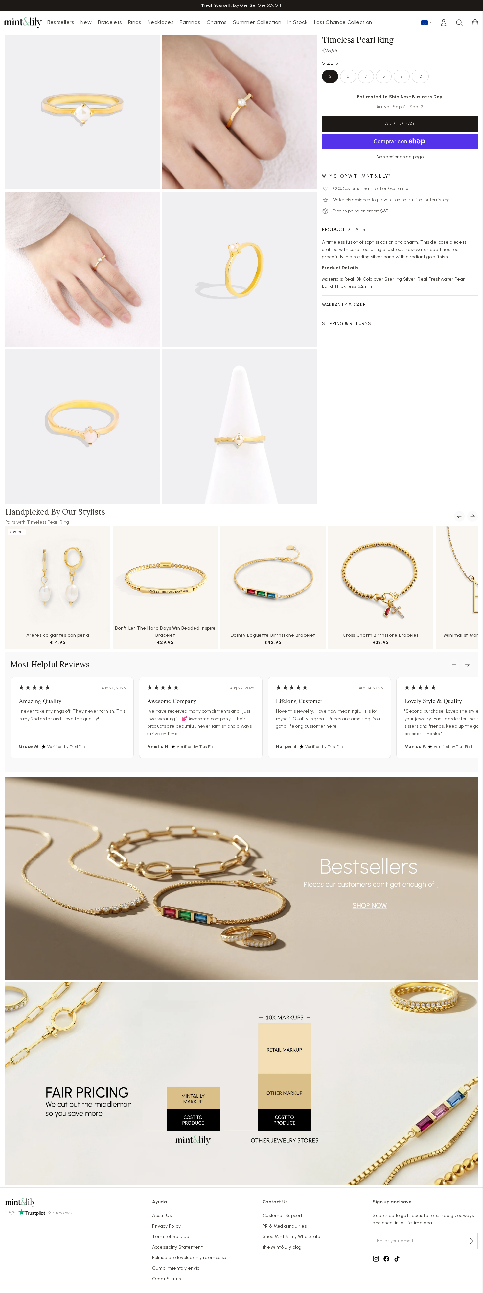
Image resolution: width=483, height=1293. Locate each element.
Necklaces (160, 22)
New (86, 22)
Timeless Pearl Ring (48, 522)
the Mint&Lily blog (282, 1247)
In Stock (298, 22)
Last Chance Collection (343, 22)
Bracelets (110, 22)
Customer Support (283, 1215)
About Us (162, 1215)
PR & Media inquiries (285, 1226)
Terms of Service (170, 1236)
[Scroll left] (459, 516)
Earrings (190, 22)
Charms (217, 22)
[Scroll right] (472, 516)
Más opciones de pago (400, 157)
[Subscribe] (470, 1241)
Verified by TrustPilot (66, 746)
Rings (134, 22)
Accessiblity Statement (177, 1247)
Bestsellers (60, 22)
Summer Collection (257, 22)
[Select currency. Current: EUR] (426, 22)
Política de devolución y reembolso (189, 1257)
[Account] (444, 23)
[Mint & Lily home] (23, 22)
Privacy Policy (166, 1226)
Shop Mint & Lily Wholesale (291, 1236)
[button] (475, 23)
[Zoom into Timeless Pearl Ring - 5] (82, 112)
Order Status (166, 1278)
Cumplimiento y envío (175, 1268)
